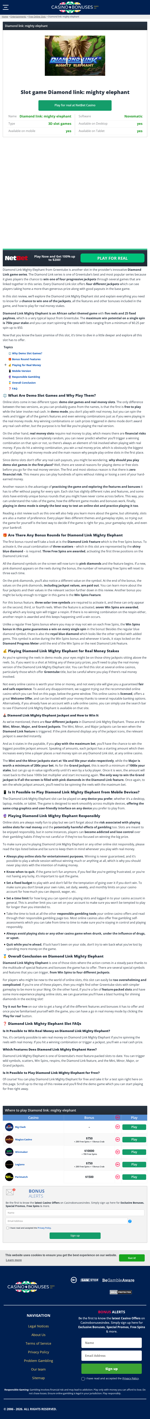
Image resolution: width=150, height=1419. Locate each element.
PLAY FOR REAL (112, 258)
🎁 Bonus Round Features (24, 359)
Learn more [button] (14, 1260)
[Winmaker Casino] (10, 1152)
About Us (38, 1335)
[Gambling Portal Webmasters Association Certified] (87, 1292)
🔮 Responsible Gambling (24, 377)
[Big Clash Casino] (10, 1127)
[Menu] (6, 7)
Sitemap (38, 1378)
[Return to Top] (142, 1413)
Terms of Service (38, 1343)
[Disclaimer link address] (89, 1280)
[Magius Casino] (10, 1139)
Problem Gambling (38, 1360)
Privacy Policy (44, 1227)
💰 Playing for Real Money (24, 365)
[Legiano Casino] (10, 1164)
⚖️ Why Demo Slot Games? (25, 353)
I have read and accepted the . (30, 1227)
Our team (38, 1369)
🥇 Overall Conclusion (22, 382)
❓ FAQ (12, 388)
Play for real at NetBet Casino (75, 105)
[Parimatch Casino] (10, 1177)
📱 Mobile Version (19, 371)
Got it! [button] (132, 1258)
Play (134, 1127)
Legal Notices (38, 1326)
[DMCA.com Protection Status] (121, 1292)
